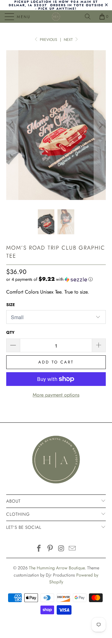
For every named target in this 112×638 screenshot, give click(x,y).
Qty (10, 332)
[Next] (100, 125)
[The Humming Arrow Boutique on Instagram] (61, 549)
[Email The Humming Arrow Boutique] (72, 549)
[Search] (90, 16)
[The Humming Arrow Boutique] (56, 16)
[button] (49, 279)
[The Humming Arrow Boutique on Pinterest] (50, 549)
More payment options (56, 394)
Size (10, 305)
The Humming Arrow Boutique (57, 568)
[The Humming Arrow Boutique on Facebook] (39, 549)
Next (69, 39)
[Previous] (12, 125)
